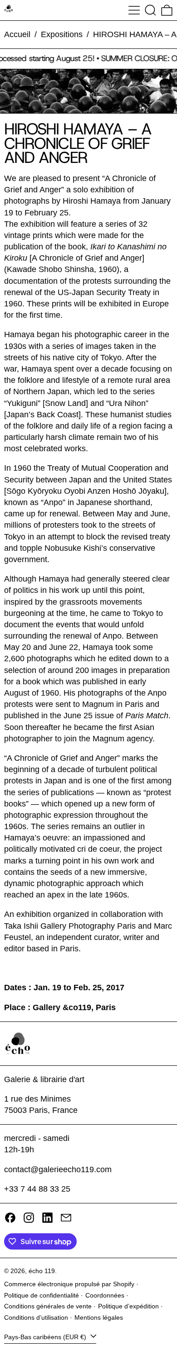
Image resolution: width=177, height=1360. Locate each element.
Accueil (17, 34)
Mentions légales (98, 1317)
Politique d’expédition (128, 1306)
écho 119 (42, 1270)
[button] (150, 10)
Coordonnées (104, 1295)
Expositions (62, 34)
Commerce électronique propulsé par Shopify (69, 1284)
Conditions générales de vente (48, 1306)
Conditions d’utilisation (36, 1317)
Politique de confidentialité (41, 1295)
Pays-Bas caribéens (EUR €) (46, 1337)
